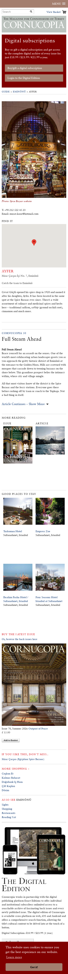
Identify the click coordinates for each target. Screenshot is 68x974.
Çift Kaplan (8, 786)
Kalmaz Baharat (11, 777)
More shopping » (15, 768)
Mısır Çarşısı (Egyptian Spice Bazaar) (23, 759)
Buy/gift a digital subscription (24, 68)
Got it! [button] (34, 967)
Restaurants (8, 812)
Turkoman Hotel (12, 531)
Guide (6, 91)
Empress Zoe (43, 531)
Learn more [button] (14, 957)
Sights (5, 804)
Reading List (9, 817)
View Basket (54, 11)
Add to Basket (11, 740)
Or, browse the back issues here (19, 639)
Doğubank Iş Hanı (12, 781)
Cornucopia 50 (14, 333)
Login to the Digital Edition (23, 78)
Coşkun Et (7, 773)
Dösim (5, 790)
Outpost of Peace (38, 728)
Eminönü (19, 91)
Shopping (7, 808)
